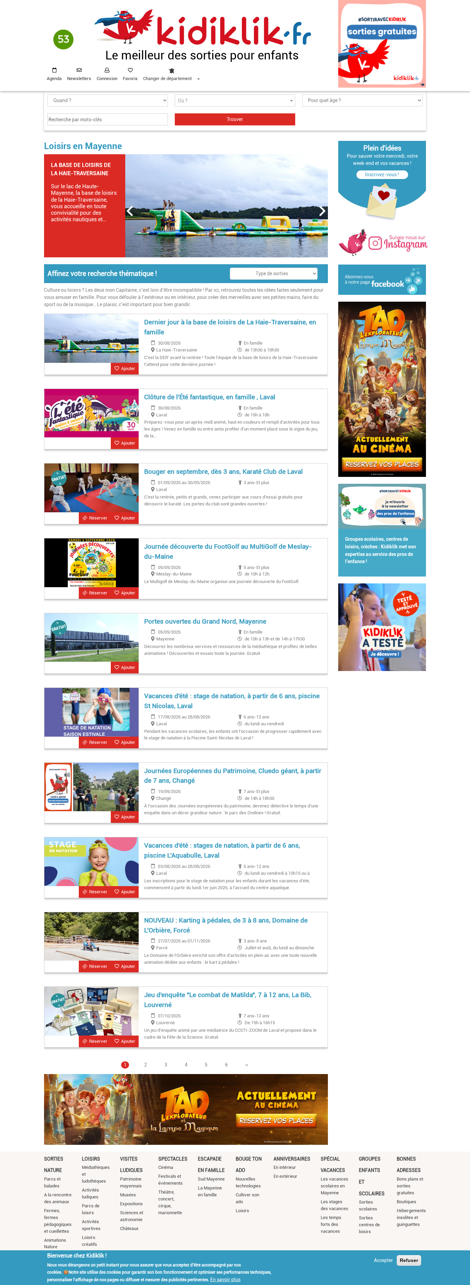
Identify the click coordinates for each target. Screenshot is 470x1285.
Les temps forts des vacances (331, 1224)
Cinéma (165, 1167)
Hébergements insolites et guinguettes (411, 1217)
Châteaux (129, 1228)
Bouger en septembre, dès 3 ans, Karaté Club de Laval (223, 472)
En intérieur (285, 1167)
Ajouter (128, 368)
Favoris (130, 78)
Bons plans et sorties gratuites (410, 1185)
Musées (128, 1194)
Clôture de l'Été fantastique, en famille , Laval (209, 397)
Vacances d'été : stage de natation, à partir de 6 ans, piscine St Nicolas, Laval (232, 701)
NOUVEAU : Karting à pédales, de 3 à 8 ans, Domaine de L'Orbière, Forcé (226, 925)
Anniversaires (292, 1159)
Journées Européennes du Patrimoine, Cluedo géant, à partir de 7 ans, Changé (232, 776)
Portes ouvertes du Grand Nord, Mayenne (205, 621)
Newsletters (79, 78)
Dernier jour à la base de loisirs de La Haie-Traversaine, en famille (230, 327)
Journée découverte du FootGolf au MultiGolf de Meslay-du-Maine (228, 551)
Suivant (322, 211)
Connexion (107, 78)
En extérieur (285, 1176)
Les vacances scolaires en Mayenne (334, 1185)
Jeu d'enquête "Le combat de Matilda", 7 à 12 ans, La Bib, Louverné (227, 1000)
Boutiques (406, 1201)
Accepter (383, 1260)
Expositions (131, 1203)
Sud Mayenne (211, 1179)
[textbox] (235, 101)
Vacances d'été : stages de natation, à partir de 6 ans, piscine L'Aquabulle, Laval (222, 850)
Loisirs (91, 1159)
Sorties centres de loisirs (369, 1224)
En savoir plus (225, 1279)
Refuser (409, 1260)
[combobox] (171, 72)
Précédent (130, 211)
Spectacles (173, 1159)
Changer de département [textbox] (167, 78)
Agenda (54, 78)
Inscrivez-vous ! (382, 174)
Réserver (98, 518)
